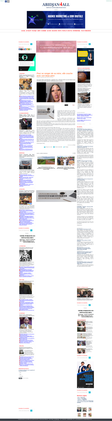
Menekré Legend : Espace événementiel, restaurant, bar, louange (84, 114)
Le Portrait (22, 313)
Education (54, 31)
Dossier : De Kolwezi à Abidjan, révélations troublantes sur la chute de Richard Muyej (25, 274)
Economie (43, 31)
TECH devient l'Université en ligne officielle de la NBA (84, 66)
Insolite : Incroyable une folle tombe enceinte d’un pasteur (25, 362)
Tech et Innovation (86, 31)
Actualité (28, 31)
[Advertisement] (29, 36)
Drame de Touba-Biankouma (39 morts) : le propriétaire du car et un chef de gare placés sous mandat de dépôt (46, 168)
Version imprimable (58, 146)
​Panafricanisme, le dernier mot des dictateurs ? (25, 304)
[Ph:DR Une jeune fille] (56, 82)
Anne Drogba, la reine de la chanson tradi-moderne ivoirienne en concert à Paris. (26, 341)
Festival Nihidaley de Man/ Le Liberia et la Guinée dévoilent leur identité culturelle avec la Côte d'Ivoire (89, 330)
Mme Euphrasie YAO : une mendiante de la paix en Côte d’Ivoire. (26, 339)
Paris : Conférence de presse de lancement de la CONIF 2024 (89, 345)
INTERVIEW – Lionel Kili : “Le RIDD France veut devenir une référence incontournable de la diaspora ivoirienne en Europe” (26, 104)
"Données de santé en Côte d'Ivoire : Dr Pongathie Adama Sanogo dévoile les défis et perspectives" (26, 140)
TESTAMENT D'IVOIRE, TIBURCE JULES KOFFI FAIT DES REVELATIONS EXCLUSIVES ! (26, 300)
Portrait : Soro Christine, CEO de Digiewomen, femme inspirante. (25, 342)
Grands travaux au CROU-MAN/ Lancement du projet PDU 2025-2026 (25, 180)
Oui (20, 372)
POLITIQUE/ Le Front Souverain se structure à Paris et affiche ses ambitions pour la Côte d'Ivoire (26, 211)
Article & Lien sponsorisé (84, 64)
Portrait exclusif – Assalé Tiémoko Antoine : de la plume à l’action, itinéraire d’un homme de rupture (26, 315)
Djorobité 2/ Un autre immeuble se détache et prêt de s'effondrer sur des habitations (26, 348)
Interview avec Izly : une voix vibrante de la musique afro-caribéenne (26, 107)
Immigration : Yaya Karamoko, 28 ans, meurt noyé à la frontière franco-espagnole (26, 303)
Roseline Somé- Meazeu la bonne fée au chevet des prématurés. (26, 334)
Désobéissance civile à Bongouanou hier (27, 310)
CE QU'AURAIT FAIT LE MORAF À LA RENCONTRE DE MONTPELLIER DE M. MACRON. (26, 271)
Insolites (21, 345)
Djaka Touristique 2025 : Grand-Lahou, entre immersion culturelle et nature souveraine (26, 178)
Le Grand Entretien (23, 113)
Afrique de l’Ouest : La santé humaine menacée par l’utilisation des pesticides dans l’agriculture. (26, 182)
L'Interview (21, 73)
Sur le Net (21, 279)
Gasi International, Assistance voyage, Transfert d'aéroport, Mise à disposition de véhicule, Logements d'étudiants (84, 111)
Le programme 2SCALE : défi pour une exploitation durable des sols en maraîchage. (26, 185)
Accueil (23, 31)
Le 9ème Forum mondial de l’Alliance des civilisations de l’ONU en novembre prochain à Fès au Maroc (26, 267)
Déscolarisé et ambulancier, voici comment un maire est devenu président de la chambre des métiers (26, 336)
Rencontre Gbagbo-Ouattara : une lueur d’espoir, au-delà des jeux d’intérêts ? (26, 276)
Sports (60, 31)
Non (20, 374)
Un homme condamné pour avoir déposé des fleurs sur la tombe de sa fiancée (26, 361)
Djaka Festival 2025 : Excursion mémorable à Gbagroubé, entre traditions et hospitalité (26, 175)
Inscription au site (56, 416)
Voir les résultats (25, 378)
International (76, 31)
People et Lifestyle (67, 31)
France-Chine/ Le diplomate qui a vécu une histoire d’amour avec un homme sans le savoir (26, 248)
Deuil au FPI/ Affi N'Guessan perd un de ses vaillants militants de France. (26, 282)
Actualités (21, 189)
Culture (49, 31)
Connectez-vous (109, 1)
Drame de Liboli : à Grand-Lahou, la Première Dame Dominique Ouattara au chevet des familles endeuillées (66, 168)
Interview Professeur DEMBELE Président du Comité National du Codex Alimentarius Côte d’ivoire (26, 109)
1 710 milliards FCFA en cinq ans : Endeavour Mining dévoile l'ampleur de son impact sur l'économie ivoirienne (26, 220)
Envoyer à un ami (49, 146)
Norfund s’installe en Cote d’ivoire (26, 269)
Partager (66, 146)
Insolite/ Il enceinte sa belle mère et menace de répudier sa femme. (25, 359)
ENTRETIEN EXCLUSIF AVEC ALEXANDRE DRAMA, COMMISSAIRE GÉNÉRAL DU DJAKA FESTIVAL (26, 101)
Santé (39, 31)
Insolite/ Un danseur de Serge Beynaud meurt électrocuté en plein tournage (26, 357)
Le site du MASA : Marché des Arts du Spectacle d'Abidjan (84, 116)
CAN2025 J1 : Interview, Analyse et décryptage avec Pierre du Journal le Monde (85, 295)
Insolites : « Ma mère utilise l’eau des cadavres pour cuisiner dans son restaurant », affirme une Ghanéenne (26, 364)
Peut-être (21, 376)
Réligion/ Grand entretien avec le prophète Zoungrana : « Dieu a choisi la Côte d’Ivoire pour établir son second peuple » (26, 116)
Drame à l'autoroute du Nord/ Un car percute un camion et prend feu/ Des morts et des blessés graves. (89, 324)
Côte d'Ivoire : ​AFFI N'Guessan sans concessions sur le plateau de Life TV (26, 149)
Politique (34, 31)
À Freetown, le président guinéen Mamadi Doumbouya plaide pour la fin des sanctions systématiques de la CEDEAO (26, 191)
